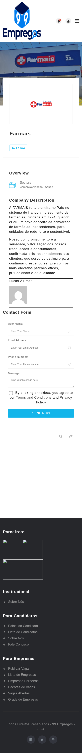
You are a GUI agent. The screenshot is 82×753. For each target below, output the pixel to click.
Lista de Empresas (22, 675)
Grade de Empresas (23, 699)
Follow (20, 148)
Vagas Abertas (19, 693)
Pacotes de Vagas (21, 687)
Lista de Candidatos (23, 632)
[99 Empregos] (22, 21)
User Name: (15, 323)
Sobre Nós (16, 602)
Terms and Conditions (34, 397)
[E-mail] (11, 309)
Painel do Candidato (23, 626)
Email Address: (17, 340)
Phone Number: (18, 356)
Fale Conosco (18, 644)
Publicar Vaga (18, 668)
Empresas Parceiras (23, 681)
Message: (14, 373)
